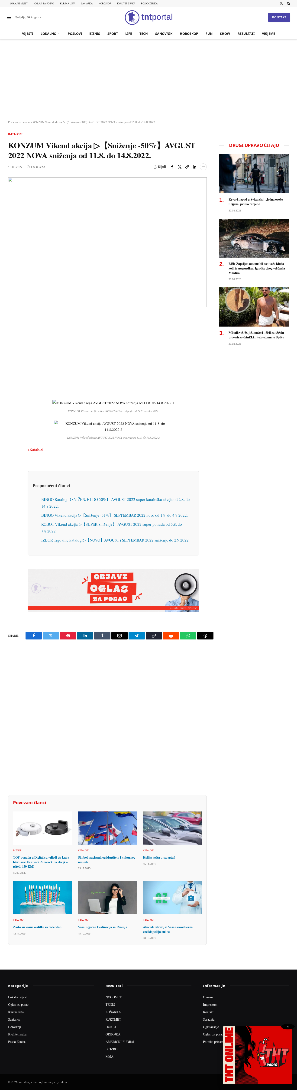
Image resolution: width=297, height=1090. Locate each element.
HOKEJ (111, 1027)
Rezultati (246, 33)
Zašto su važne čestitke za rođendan (37, 927)
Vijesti (27, 33)
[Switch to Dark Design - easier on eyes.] (281, 3)
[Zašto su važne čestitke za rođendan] (42, 897)
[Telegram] (12, 404)
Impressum (210, 1004)
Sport (112, 33)
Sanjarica (87, 3)
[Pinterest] (12, 351)
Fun (209, 33)
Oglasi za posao (44, 3)
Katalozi (15, 134)
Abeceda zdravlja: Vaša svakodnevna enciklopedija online (168, 929)
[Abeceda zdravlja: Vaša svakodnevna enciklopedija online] (172, 897)
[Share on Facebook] (172, 166)
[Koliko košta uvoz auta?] (172, 828)
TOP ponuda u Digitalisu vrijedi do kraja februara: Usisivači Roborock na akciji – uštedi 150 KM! (41, 862)
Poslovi (75, 33)
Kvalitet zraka (126, 3)
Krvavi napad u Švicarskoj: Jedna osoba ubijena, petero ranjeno (256, 201)
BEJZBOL (112, 1049)
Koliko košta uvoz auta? (159, 857)
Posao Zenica (149, 3)
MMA (109, 1056)
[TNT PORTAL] (148, 17)
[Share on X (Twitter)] (179, 166)
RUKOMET (113, 1019)
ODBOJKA (113, 1034)
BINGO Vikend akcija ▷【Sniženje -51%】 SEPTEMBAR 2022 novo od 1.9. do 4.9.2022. (114, 515)
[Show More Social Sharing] (203, 166)
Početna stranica (19, 122)
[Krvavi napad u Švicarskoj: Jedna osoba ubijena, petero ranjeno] (254, 173)
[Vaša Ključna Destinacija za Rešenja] (107, 897)
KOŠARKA (113, 1012)
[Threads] (12, 426)
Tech (143, 33)
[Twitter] (12, 340)
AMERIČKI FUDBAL (120, 1041)
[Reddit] (12, 393)
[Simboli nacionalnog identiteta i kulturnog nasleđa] (107, 828)
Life (128, 33)
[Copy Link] (187, 166)
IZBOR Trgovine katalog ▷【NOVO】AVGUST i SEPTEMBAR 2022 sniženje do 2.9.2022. (115, 540)
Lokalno (48, 33)
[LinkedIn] (12, 383)
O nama (208, 997)
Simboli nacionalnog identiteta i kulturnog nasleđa (106, 859)
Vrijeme (268, 33)
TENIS (110, 1004)
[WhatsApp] (12, 415)
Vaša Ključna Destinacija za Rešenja (102, 927)
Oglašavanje (211, 1027)
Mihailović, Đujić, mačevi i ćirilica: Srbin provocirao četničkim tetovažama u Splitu (256, 334)
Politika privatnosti (215, 1041)
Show (225, 33)
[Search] (288, 3)
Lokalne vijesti (19, 3)
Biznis (94, 33)
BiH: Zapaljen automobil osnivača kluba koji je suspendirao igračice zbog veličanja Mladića (257, 268)
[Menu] (9, 17)
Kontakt (279, 17)
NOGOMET (114, 997)
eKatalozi (35, 449)
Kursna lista (67, 3)
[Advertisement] (148, 80)
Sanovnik (163, 33)
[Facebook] (12, 329)
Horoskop (105, 3)
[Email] (12, 361)
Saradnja (208, 1019)
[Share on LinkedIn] (194, 166)
